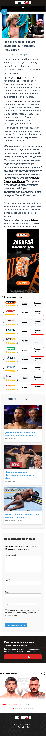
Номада (17, 101)
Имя (7, 580)
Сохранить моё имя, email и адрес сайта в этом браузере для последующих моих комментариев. (23, 612)
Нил (19, 77)
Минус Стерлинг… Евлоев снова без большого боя (22, 516)
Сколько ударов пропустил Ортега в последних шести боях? (19, 475)
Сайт (7, 604)
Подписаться (21, 657)
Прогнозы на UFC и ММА (9, 704)
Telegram (35, 220)
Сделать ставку (37, 304)
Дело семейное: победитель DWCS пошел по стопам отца (20, 434)
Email (7, 592)
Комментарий (11, 555)
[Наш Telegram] (4, 12)
